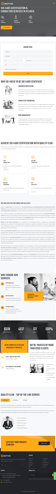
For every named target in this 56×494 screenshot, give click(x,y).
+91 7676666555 (5, 480)
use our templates (34, 162)
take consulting (6, 162)
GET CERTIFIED (34, 184)
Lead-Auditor (45, 462)
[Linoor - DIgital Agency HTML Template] (7, 3)
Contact (44, 466)
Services (30, 460)
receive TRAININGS (6, 184)
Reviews (30, 464)
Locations (31, 462)
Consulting (45, 458)
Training (44, 460)
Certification (45, 464)
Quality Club (32, 491)
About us (31, 458)
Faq (29, 466)
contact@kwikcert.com (7, 482)
